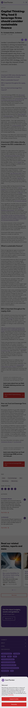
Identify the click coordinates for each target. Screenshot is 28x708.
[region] (14, 692)
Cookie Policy (11, 694)
